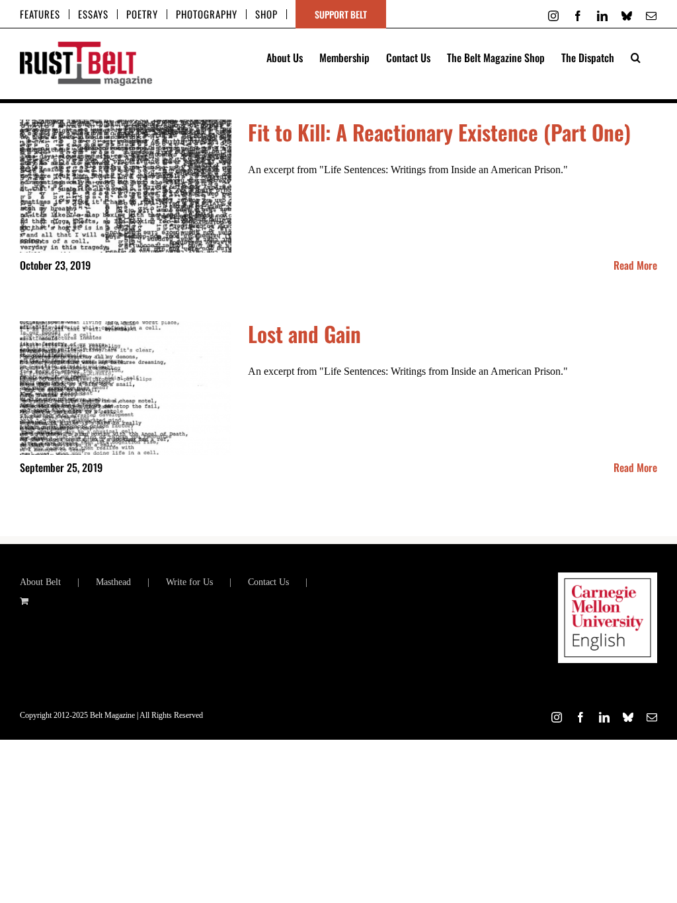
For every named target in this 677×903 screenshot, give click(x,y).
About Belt (40, 582)
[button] (636, 56)
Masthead (113, 582)
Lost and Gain (304, 333)
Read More (635, 265)
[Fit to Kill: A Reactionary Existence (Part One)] (125, 186)
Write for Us (189, 582)
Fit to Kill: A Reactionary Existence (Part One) (439, 131)
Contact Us (268, 582)
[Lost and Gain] (125, 388)
